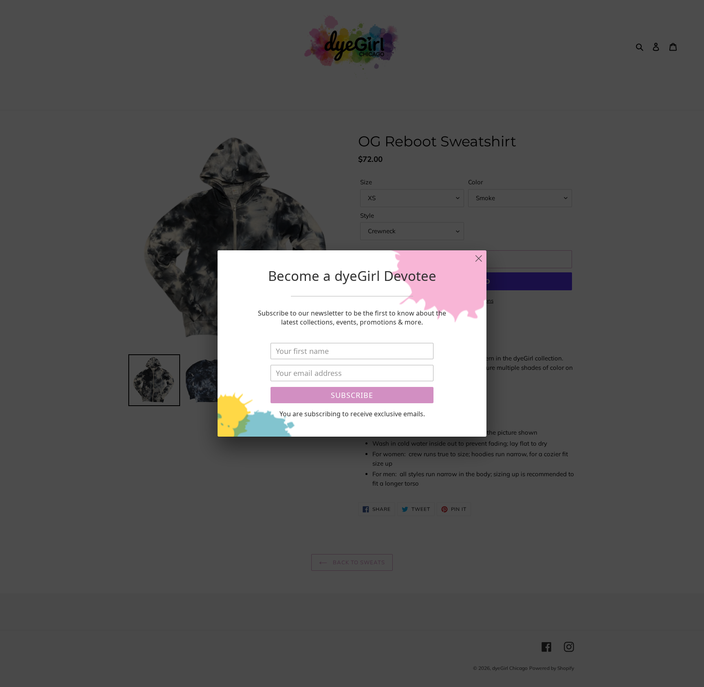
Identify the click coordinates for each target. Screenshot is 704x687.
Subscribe (352, 395)
